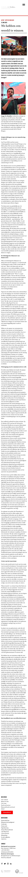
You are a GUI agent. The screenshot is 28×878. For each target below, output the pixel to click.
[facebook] (2, 863)
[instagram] (8, 863)
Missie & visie (5, 801)
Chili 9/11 (3, 839)
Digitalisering (4, 828)
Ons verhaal (4, 799)
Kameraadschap (5, 820)
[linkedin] (11, 863)
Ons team (3, 803)
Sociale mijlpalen (5, 837)
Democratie (4, 826)
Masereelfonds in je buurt (8, 807)
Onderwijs (4, 824)
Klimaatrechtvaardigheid (7, 822)
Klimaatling (4, 835)
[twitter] (5, 863)
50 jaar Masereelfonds (7, 829)
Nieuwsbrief (7, 812)
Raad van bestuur (5, 805)
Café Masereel (5, 831)
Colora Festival (5, 833)
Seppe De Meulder (9, 20)
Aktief (2, 20)
